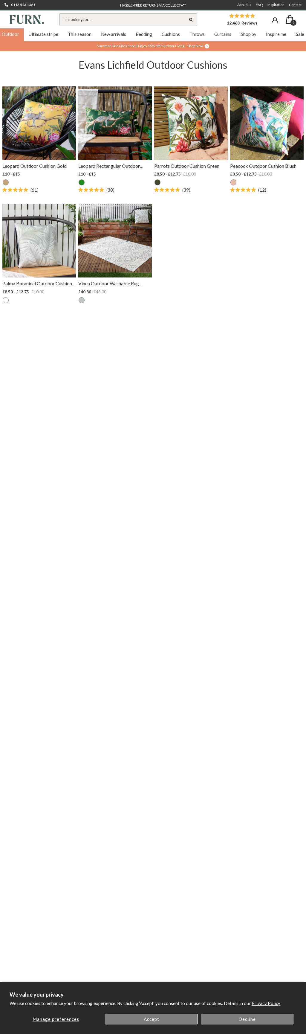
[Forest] (82, 182)
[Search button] (191, 19)
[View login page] (275, 20)
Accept (151, 1019)
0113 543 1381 (23, 4)
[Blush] (233, 182)
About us (244, 4)
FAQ (259, 4)
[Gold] (6, 182)
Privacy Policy (266, 1003)
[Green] (157, 182)
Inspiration (275, 4)
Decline (247, 1019)
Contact (295, 4)
